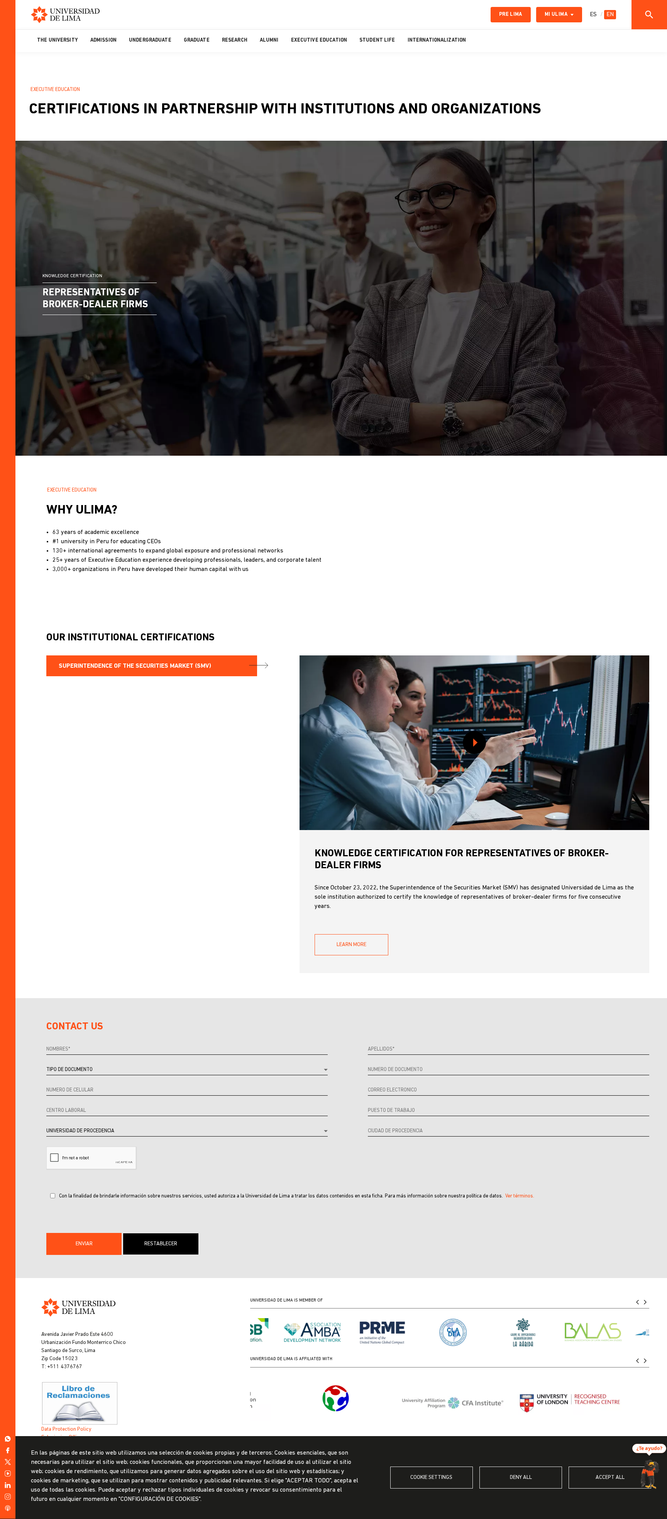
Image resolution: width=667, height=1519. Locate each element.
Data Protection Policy (66, 1429)
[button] (84, 1244)
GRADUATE (197, 40)
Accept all (610, 1477)
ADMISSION (103, 40)
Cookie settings (431, 1477)
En (610, 15)
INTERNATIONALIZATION (437, 40)
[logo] (65, 14)
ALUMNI (269, 40)
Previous (638, 1302)
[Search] (649, 14)
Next (645, 1302)
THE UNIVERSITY (57, 40)
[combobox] (187, 1070)
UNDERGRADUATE (150, 40)
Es (593, 15)
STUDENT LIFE (377, 40)
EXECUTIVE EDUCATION (319, 40)
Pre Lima (510, 14)
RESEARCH (234, 40)
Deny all (521, 1477)
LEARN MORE (351, 945)
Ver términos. (519, 1196)
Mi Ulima (556, 14)
